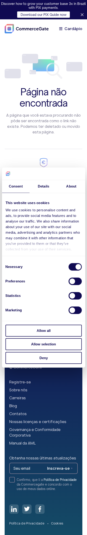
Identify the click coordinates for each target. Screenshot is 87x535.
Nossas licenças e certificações (37, 421)
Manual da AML (22, 443)
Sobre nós (18, 390)
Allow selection (43, 344)
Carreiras (17, 397)
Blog (13, 405)
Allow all (44, 331)
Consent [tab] (16, 186)
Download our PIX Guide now (43, 15)
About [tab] (71, 186)
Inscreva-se (58, 468)
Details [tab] (43, 186)
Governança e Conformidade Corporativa (35, 432)
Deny (43, 358)
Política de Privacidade (60, 480)
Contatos (18, 413)
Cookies (57, 523)
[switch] (75, 281)
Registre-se (20, 382)
